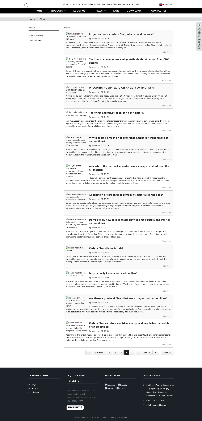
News (99, 10)
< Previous (99, 352)
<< (88, 352)
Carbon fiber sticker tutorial (106, 248)
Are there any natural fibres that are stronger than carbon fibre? (128, 298)
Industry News (35, 40)
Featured (36, 388)
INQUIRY (74, 407)
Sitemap (35, 392)
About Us (79, 10)
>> (155, 352)
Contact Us (159, 10)
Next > (147, 352)
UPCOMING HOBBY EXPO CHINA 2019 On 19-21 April (121, 87)
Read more (166, 52)
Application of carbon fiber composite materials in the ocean (126, 194)
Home (38, 10)
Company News (36, 35)
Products (56, 10)
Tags (34, 385)
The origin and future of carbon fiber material (116, 112)
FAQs (116, 10)
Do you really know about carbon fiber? (113, 273)
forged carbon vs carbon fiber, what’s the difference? (121, 34)
